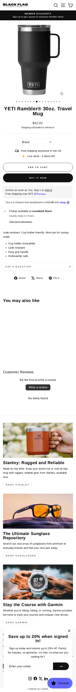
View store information (20, 221)
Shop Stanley (17, 485)
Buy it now (38, 178)
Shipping (26, 127)
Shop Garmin (17, 622)
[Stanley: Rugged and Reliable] (38, 440)
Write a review (38, 387)
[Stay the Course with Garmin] (38, 582)
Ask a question (18, 266)
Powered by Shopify (38, 689)
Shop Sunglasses (21, 555)
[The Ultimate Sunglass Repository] (38, 511)
